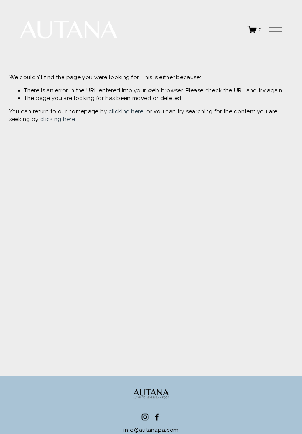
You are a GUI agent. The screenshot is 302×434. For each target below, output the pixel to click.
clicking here (126, 111)
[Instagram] (145, 417)
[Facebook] (157, 417)
